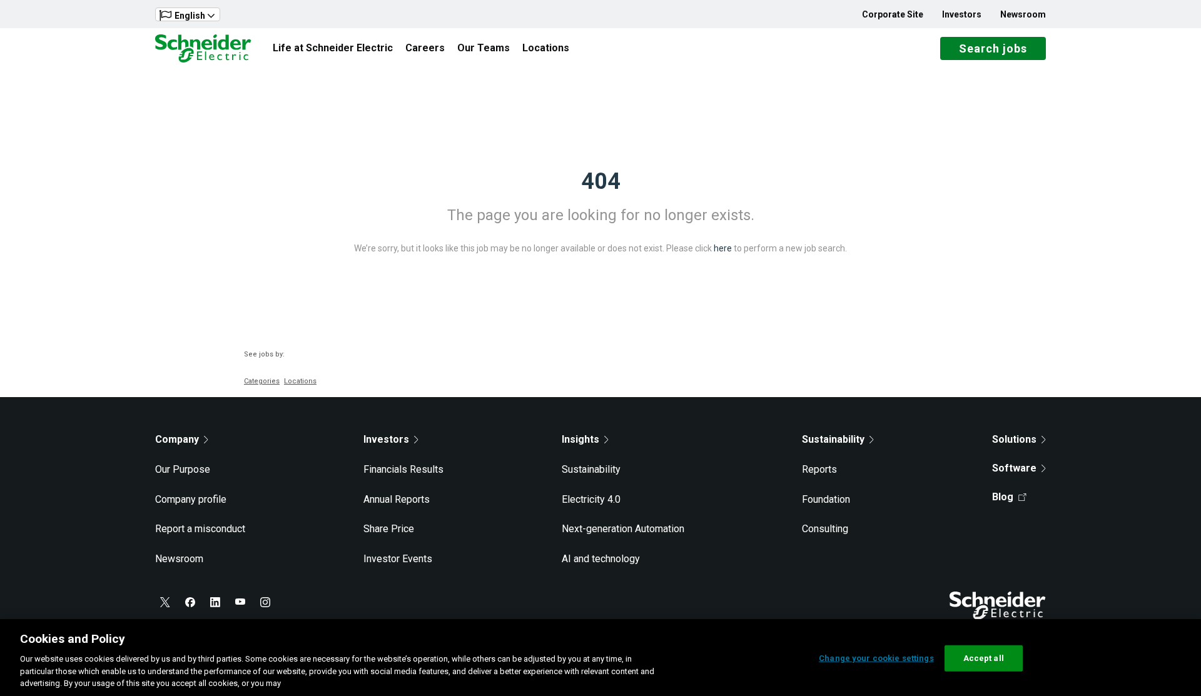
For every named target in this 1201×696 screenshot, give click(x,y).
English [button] (190, 16)
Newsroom (1023, 14)
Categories (262, 381)
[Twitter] (165, 602)
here (723, 248)
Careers (425, 48)
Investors (961, 14)
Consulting (825, 529)
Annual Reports (396, 499)
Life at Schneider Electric (333, 48)
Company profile (190, 499)
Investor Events (397, 559)
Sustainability (591, 469)
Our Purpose (182, 469)
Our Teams (483, 48)
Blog (1002, 497)
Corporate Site (892, 14)
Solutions (1014, 439)
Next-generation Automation (623, 529)
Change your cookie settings (876, 658)
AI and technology (601, 559)
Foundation (826, 499)
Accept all (983, 658)
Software (1014, 468)
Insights (580, 439)
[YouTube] (240, 602)
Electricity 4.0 (591, 499)
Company (177, 439)
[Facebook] (190, 602)
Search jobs (993, 48)
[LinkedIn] (215, 602)
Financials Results (403, 469)
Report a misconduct (200, 529)
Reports (819, 469)
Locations (545, 48)
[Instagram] (265, 602)
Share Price (388, 529)
